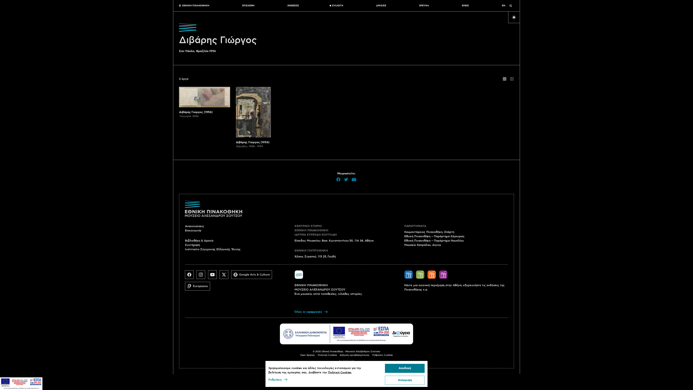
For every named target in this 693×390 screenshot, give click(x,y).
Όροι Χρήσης (307, 355)
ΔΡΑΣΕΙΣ (381, 5)
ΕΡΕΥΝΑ (424, 5)
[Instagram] (202, 276)
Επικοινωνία (193, 230)
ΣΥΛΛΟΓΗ (337, 5)
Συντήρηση (192, 245)
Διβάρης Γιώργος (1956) (196, 112)
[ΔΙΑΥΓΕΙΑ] (401, 334)
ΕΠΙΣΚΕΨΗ (248, 5)
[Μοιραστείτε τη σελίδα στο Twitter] (346, 179)
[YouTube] (214, 276)
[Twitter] (225, 276)
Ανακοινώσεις (194, 226)
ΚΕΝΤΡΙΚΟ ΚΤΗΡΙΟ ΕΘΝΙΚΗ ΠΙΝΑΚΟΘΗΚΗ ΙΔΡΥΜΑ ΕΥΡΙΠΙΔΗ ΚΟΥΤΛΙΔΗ (316, 230)
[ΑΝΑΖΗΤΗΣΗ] (510, 5)
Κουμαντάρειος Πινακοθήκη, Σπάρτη (429, 232)
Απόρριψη (405, 380)
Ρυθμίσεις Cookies (382, 355)
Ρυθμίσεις (275, 380)
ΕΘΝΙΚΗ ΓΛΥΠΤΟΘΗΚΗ (311, 251)
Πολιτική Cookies (327, 355)
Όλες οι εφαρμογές (308, 312)
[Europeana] (199, 287)
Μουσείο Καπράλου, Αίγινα (422, 245)
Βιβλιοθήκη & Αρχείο (199, 240)
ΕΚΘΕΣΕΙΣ (293, 5)
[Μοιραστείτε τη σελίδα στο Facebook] (338, 179)
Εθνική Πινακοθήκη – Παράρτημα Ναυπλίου (434, 240)
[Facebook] (191, 276)
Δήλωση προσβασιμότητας (354, 355)
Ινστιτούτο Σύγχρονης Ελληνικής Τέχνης (213, 249)
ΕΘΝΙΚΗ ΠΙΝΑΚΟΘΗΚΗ (195, 5)
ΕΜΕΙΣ (465, 5)
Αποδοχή (405, 368)
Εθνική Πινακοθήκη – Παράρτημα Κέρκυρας (434, 236)
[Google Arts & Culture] (253, 276)
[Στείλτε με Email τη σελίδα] (354, 179)
